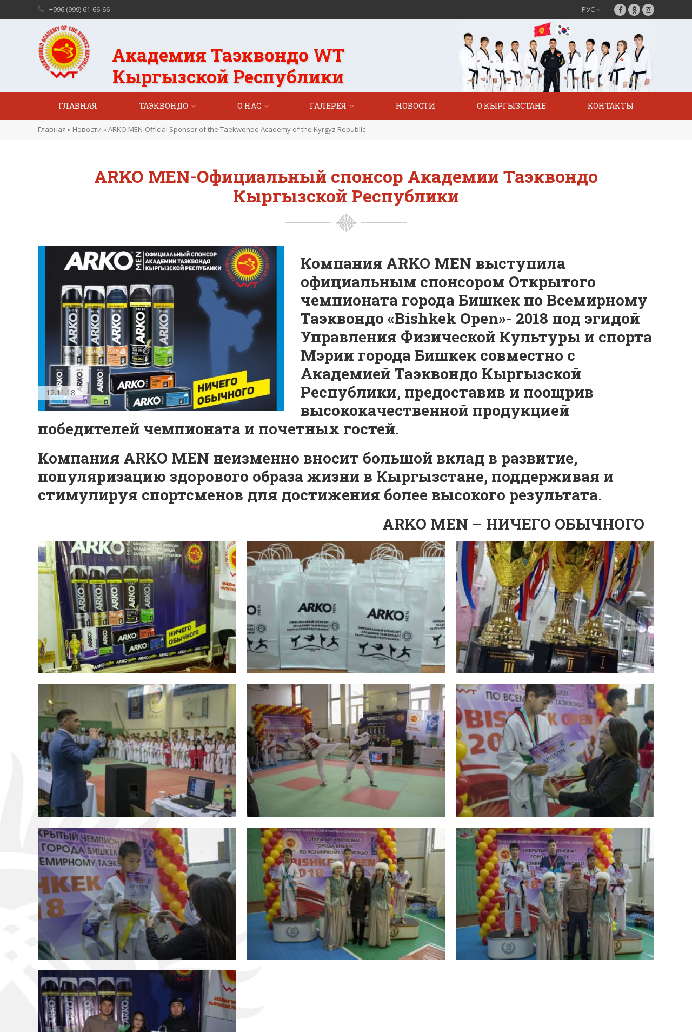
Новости (415, 106)
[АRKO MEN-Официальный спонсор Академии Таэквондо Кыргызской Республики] (137, 606)
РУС (589, 9)
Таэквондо (163, 106)
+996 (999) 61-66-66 (79, 9)
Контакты (611, 106)
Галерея (328, 106)
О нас (249, 106)
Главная (77, 106)
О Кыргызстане (511, 106)
